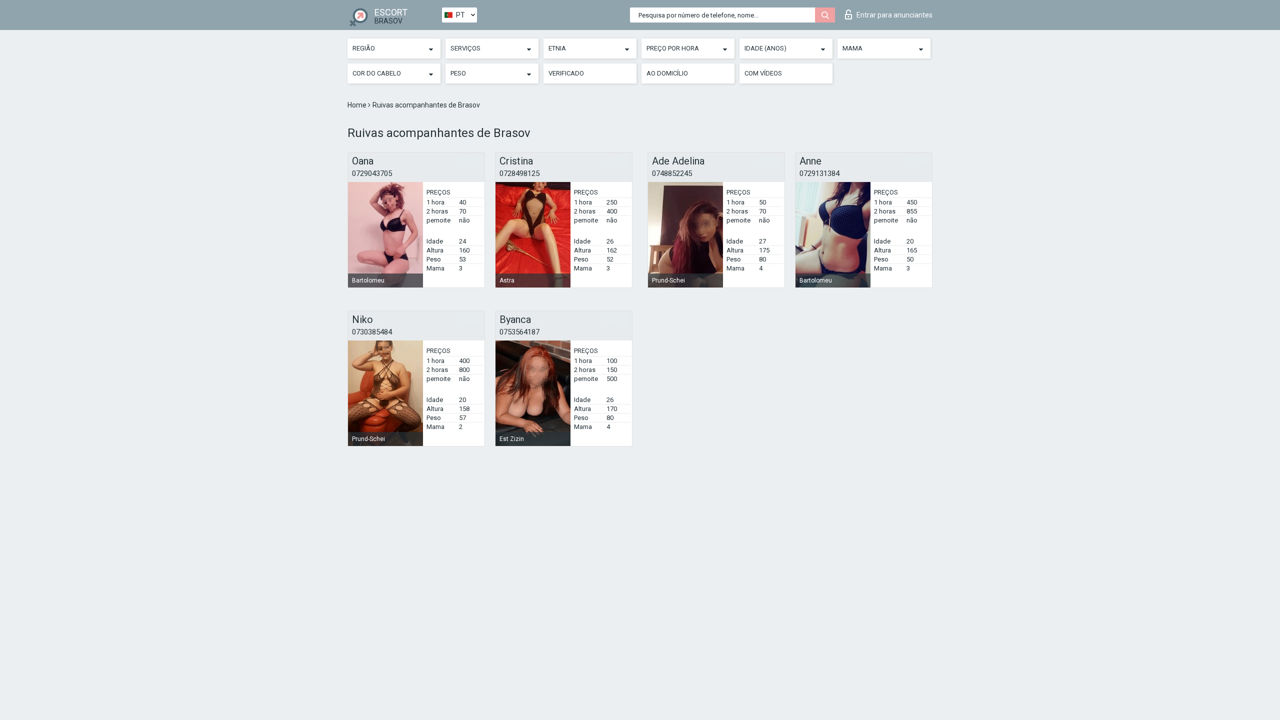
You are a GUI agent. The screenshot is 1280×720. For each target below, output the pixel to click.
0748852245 (672, 173)
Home (358, 105)
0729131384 (820, 173)
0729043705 (372, 173)
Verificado (566, 73)
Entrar (894, 15)
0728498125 (520, 173)
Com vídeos (763, 73)
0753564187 (520, 332)
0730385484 (372, 332)
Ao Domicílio (667, 73)
